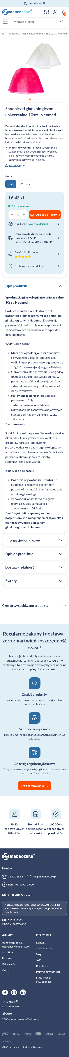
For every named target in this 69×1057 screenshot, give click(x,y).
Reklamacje (8, 964)
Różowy (25, 184)
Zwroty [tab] (11, 581)
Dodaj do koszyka (48, 214)
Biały (11, 184)
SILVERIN (7, 952)
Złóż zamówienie (32, 785)
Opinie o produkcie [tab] (19, 554)
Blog (38, 954)
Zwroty (6, 969)
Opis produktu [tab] (16, 286)
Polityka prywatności (48, 971)
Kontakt (46, 12)
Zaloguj (55, 12)
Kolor (8, 176)
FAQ (38, 960)
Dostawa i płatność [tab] (19, 567)
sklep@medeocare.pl (44, 876)
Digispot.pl (38, 1047)
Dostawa (7, 958)
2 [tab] (34, 99)
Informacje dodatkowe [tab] (22, 540)
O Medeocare (44, 948)
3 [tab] (39, 99)
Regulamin (42, 965)
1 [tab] (30, 99)
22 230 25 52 (15, 876)
